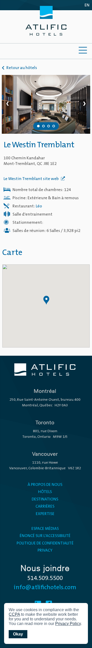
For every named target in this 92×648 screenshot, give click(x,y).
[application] (46, 623)
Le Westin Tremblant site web (32, 179)
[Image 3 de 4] (48, 126)
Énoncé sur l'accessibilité (45, 536)
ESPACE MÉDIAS (45, 529)
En (87, 5)
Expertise (45, 514)
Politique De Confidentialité (45, 543)
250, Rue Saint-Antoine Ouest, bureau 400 (44, 400)
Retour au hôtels (21, 68)
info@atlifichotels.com (45, 588)
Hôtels (45, 492)
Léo (39, 206)
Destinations (45, 499)
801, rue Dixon (45, 431)
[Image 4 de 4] (53, 126)
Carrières (45, 507)
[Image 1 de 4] (38, 126)
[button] (46, 300)
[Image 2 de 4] (43, 126)
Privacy (45, 551)
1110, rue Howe (45, 463)
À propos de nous (45, 485)
